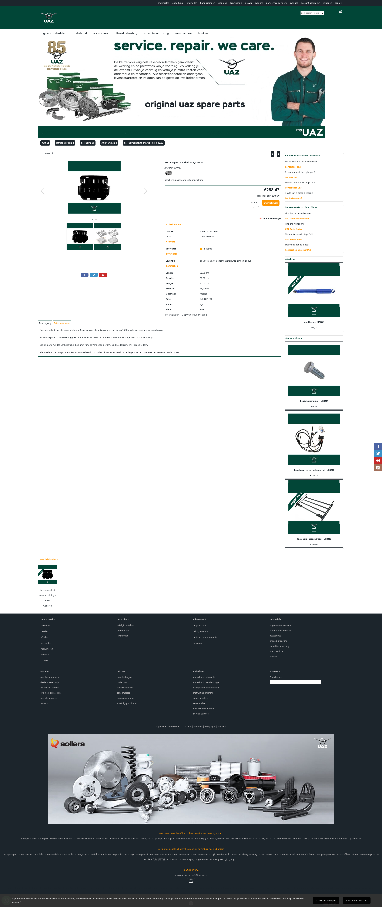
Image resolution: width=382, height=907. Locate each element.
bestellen (45, 625)
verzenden (46, 643)
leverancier (122, 635)
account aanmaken (310, 2)
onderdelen (163, 2)
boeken (203, 33)
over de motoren (48, 698)
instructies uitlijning (203, 692)
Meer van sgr (172, 314)
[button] (92, 219)
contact (338, 2)
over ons (259, 2)
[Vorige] (272, 154)
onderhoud (178, 2)
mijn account (200, 625)
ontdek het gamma (49, 687)
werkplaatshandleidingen (206, 687)
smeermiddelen (125, 687)
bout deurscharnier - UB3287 (314, 401)
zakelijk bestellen (125, 625)
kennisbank (236, 2)
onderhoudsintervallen (204, 677)
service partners (201, 713)
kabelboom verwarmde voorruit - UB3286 (314, 470)
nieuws (248, 2)
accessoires (101, 33)
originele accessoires (50, 692)
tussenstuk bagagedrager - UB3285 (314, 539)
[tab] (45, 323)
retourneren (47, 648)
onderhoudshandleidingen (206, 682)
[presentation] (43, 191)
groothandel (123, 630)
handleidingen (207, 2)
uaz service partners (276, 2)
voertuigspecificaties (127, 703)
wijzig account (201, 631)
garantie (45, 654)
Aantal (254, 202)
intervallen (192, 2)
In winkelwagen (270, 202)
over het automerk (49, 677)
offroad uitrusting (126, 33)
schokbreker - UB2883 (314, 322)
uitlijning (222, 2)
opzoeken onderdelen (204, 708)
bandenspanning (125, 698)
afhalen (44, 637)
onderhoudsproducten (281, 630)
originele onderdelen (53, 33)
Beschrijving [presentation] (45, 323)
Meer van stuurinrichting (194, 314)
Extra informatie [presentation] (62, 323)
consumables (123, 692)
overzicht (48, 153)
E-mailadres (276, 677)
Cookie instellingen (326, 900)
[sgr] (168, 174)
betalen (44, 631)
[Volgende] (278, 154)
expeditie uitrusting (157, 33)
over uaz (294, 2)
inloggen (327, 2)
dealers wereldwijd (50, 682)
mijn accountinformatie (205, 637)
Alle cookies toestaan (356, 900)
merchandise (183, 33)
